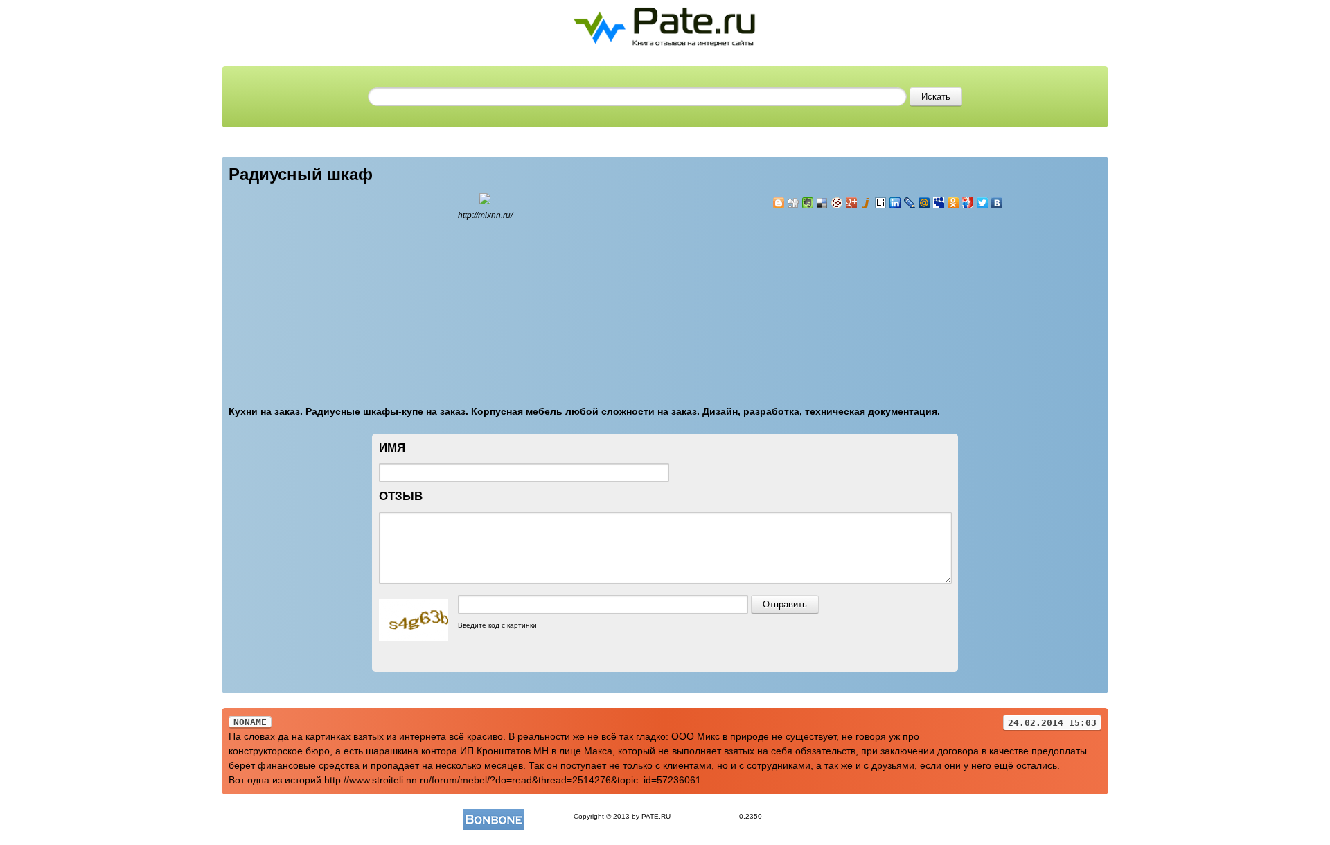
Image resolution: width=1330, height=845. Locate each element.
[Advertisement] (855, 299)
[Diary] (837, 203)
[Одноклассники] (953, 203)
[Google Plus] (851, 203)
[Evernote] (808, 203)
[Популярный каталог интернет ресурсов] (493, 816)
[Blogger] (779, 203)
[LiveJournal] (910, 203)
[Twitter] (982, 203)
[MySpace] (939, 203)
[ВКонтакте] (997, 203)
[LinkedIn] (895, 203)
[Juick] (866, 203)
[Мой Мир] (924, 203)
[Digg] (793, 203)
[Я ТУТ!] (968, 203)
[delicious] (822, 203)
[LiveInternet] (881, 203)
